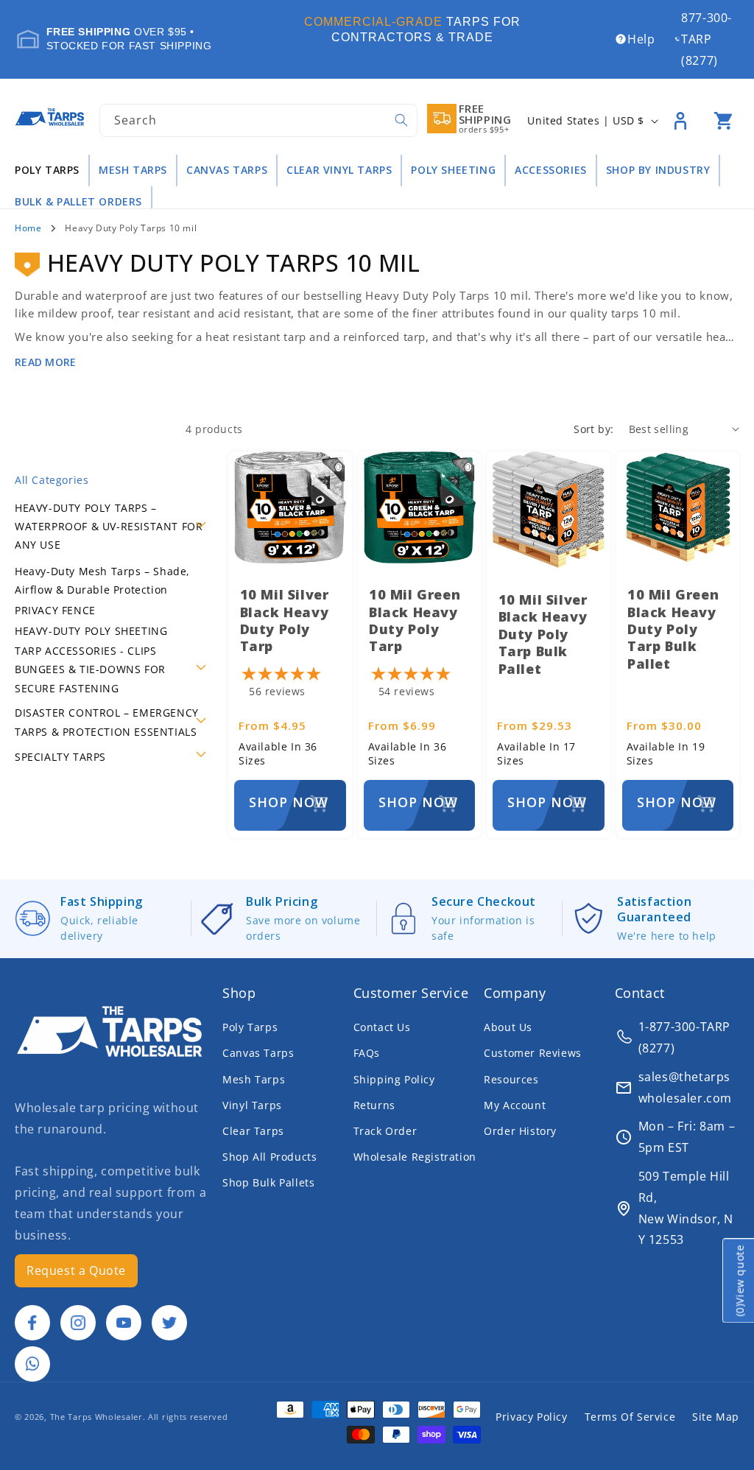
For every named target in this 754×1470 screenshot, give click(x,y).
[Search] (401, 120)
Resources (511, 1079)
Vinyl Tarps (252, 1105)
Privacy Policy (531, 1417)
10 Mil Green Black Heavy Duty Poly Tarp (414, 620)
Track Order (385, 1131)
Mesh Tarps (133, 170)
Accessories (551, 170)
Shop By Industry (658, 170)
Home (28, 228)
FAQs (366, 1053)
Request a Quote (76, 1270)
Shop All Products (269, 1157)
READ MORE (46, 362)
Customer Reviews (533, 1053)
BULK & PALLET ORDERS (78, 201)
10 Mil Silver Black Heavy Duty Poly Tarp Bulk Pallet (543, 634)
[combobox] (258, 120)
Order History (520, 1131)
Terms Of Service (630, 1417)
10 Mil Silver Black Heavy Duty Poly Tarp (284, 620)
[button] (723, 121)
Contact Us (382, 1027)
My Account (515, 1105)
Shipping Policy (394, 1079)
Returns (374, 1105)
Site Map (715, 1417)
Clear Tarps (253, 1131)
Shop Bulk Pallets (268, 1182)
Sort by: (593, 429)
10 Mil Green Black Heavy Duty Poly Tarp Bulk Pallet (673, 628)
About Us (508, 1027)
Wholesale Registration (414, 1157)
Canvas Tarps (226, 170)
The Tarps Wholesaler (96, 1416)
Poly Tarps (47, 170)
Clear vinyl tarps (339, 170)
